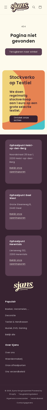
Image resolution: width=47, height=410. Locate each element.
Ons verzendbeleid (15, 371)
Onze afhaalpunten (15, 365)
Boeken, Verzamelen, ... (17, 309)
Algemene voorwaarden (17, 398)
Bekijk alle (10, 334)
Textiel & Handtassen (16, 321)
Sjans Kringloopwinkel (21, 391)
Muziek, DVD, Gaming (16, 328)
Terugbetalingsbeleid (28, 394)
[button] (6, 7)
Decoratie (10, 315)
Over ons (10, 352)
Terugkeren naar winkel (23, 51)
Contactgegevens (25, 403)
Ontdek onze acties (21, 119)
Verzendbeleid (37, 398)
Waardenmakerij (13, 359)
